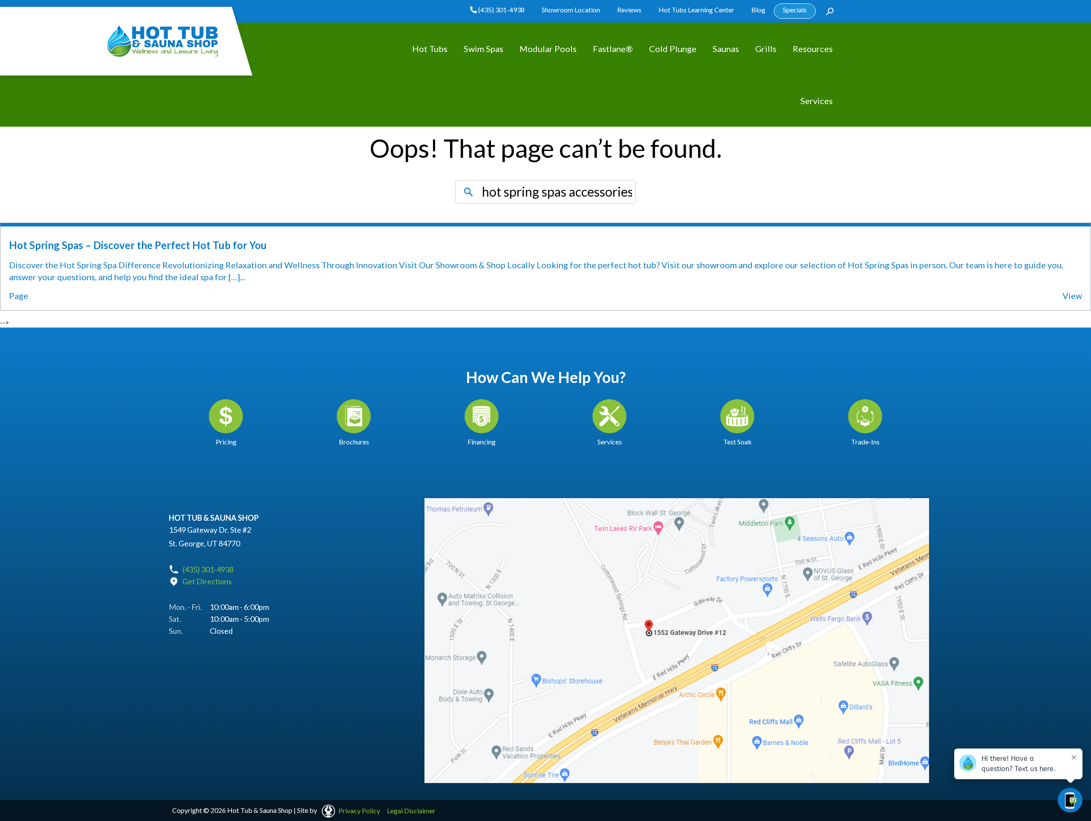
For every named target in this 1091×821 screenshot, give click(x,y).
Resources (813, 49)
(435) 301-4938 (501, 10)
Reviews (629, 10)
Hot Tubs (429, 49)
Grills (765, 49)
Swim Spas (483, 49)
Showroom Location (571, 10)
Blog (758, 10)
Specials (795, 10)
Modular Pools (548, 49)
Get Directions (207, 581)
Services (816, 101)
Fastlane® (613, 49)
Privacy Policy (359, 810)
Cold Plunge (672, 49)
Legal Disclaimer (411, 810)
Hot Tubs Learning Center (696, 10)
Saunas (726, 49)
